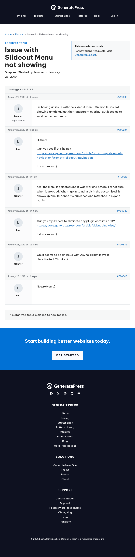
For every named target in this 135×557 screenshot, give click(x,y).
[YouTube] (79, 393)
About (65, 413)
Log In (114, 15)
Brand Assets (65, 436)
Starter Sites (62, 15)
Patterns (82, 15)
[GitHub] (72, 393)
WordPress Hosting (65, 445)
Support (65, 503)
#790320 (122, 210)
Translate (65, 521)
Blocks (65, 474)
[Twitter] (58, 393)
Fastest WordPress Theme (65, 507)
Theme (65, 469)
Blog (65, 441)
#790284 (122, 129)
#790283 (122, 97)
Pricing (21, 15)
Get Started (67, 355)
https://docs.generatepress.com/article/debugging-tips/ (76, 225)
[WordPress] (65, 393)
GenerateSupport (85, 54)
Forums (19, 34)
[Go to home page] (67, 9)
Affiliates (65, 431)
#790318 (122, 176)
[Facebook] (51, 393)
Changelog (65, 512)
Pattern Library (65, 427)
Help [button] (97, 15)
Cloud (65, 479)
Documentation (65, 498)
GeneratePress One (65, 465)
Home (8, 34)
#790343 (122, 276)
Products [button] (38, 15)
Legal (65, 517)
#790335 (122, 244)
